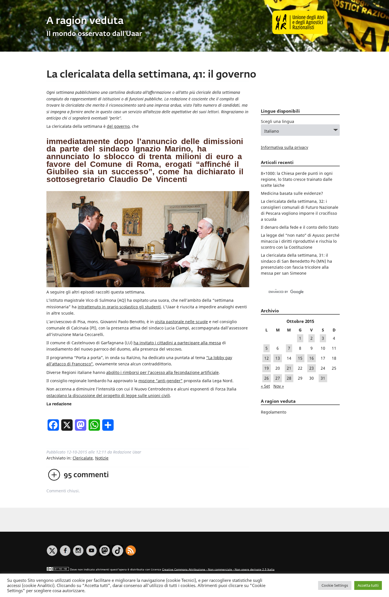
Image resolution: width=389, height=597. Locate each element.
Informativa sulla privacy (284, 147)
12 (266, 358)
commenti (86, 475)
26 (266, 378)
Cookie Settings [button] (335, 585)
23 (311, 368)
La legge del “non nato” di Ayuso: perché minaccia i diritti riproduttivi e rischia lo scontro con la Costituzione (300, 241)
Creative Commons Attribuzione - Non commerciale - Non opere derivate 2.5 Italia (218, 569)
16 (311, 358)
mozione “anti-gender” (160, 380)
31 (323, 378)
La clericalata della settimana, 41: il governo (151, 75)
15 (300, 358)
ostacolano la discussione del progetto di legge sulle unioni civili (108, 395)
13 (277, 358)
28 (289, 378)
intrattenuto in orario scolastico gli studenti (119, 306)
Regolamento (273, 412)
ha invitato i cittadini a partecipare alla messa (177, 342)
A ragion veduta (85, 21)
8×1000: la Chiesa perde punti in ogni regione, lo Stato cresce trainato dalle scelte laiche (297, 179)
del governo (118, 126)
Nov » (278, 386)
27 (277, 378)
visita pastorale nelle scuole (181, 321)
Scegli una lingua (277, 121)
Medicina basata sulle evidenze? (292, 193)
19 (266, 368)
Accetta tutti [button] (368, 585)
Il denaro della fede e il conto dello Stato (299, 227)
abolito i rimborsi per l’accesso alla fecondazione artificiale (162, 372)
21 (289, 368)
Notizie (101, 458)
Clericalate (83, 458)
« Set (265, 386)
